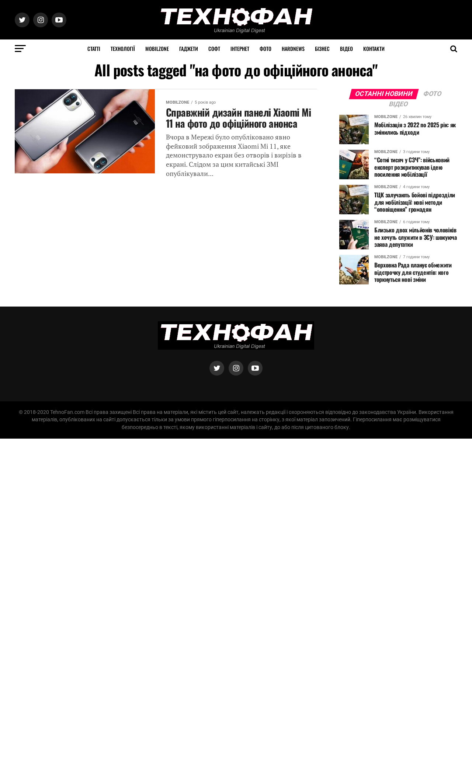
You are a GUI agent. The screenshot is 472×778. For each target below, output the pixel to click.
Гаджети (188, 48)
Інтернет (239, 48)
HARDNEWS (293, 48)
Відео (346, 48)
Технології (123, 48)
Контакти (374, 48)
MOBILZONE (157, 48)
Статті (93, 48)
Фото (265, 48)
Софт (214, 48)
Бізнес (322, 48)
